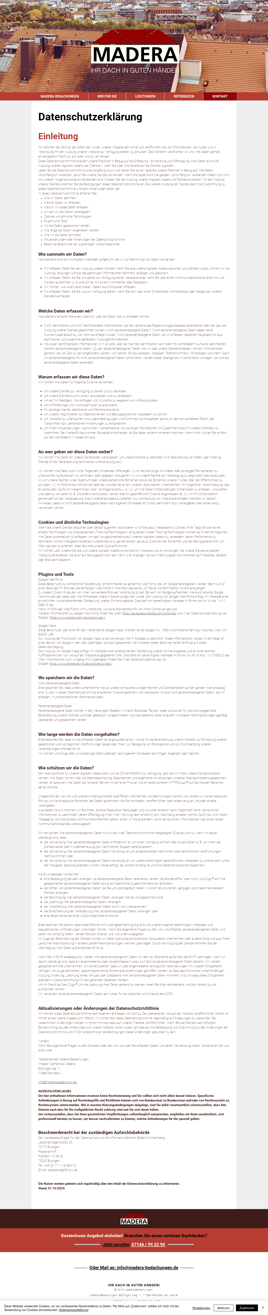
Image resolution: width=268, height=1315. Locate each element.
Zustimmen (247, 1308)
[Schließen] (262, 1308)
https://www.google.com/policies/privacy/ (77, 617)
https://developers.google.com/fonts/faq (149, 613)
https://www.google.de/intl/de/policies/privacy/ (80, 664)
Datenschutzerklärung (73, 1310)
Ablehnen (223, 1308)
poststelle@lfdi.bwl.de (62, 1170)
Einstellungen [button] (201, 1308)
